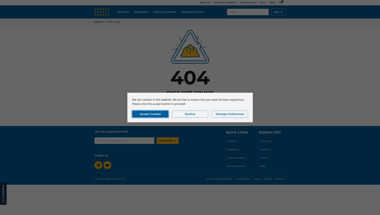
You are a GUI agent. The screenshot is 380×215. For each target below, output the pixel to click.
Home (99, 21)
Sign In (278, 12)
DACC (272, 2)
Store (263, 2)
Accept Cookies (150, 114)
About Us (205, 2)
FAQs (263, 166)
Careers (264, 157)
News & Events (248, 2)
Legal (257, 179)
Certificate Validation (225, 2)
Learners (123, 12)
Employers (141, 12)
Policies (267, 179)
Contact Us (266, 141)
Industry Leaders (164, 12)
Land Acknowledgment (219, 179)
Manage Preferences (230, 114)
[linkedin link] (98, 165)
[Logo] (102, 12)
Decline (190, 114)
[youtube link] (107, 165)
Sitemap (279, 179)
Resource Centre (192, 12)
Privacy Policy (242, 179)
